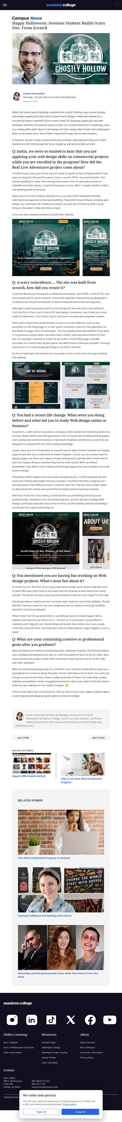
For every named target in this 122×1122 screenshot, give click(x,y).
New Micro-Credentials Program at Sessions (44, 858)
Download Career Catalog (54, 1052)
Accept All (80, 1111)
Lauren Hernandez (34, 93)
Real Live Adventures (30, 167)
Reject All (41, 1111)
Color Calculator (50, 1062)
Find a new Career (13, 1052)
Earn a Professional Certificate (19, 1047)
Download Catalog (51, 1047)
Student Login (49, 1042)
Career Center (49, 1057)
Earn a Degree (11, 1042)
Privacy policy (69, 1104)
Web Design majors (75, 691)
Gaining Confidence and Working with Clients (44, 915)
